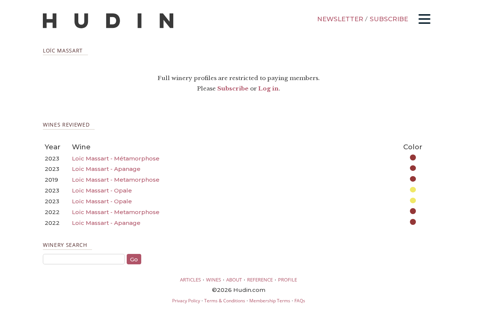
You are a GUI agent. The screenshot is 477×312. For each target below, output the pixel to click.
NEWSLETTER (340, 19)
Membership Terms (269, 300)
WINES (213, 279)
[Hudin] (108, 26)
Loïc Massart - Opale (102, 190)
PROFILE (287, 279)
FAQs (299, 300)
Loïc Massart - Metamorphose (115, 179)
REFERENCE (260, 279)
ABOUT (234, 279)
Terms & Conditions (224, 300)
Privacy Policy (186, 300)
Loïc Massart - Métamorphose (115, 158)
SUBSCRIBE (389, 19)
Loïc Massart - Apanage (106, 168)
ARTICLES (190, 279)
